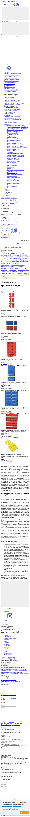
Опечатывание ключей (18, 265)
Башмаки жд (10, 167)
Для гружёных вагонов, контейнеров (17, 127)
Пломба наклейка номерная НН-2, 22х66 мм (13, 341)
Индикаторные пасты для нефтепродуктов (14, 175)
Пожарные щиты (13, 268)
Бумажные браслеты (13, 158)
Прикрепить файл (6, 755)
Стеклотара (13, 270)
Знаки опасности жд (13, 159)
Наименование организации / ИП (10, 739)
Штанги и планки (12, 165)
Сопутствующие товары (14, 149)
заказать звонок (5, 236)
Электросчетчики (6, 275)
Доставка (6, 190)
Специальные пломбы (13, 140)
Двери (4, 258)
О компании (7, 182)
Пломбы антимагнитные (11, 98)
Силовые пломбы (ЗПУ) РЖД (15, 125)
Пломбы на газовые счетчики (12, 100)
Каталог (6, 124)
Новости (9, 187)
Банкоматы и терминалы (19, 255)
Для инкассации (13, 258)
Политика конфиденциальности (12, 668)
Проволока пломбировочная (12, 116)
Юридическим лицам (13, 183)
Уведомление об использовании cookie (12, 673)
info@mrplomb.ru (5, 237)
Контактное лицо (5, 754)
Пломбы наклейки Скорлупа (12, 104)
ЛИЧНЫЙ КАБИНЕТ (7, 204)
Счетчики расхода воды (16, 271)
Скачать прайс (5, 220)
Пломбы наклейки (9, 97)
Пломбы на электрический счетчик (14, 103)
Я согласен (24, 812)
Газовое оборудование (7, 256)
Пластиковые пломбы (10, 82)
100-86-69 (5, 198)
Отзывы (9, 184)
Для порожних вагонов (10, 78)
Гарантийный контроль (22, 256)
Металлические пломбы (11, 90)
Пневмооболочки (12, 168)
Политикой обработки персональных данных (13, 764)
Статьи (6, 648)
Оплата (6, 189)
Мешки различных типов (13, 261)
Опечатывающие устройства (12, 118)
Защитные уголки (12, 171)
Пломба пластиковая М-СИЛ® (9, 437)
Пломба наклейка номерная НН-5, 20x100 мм (13, 413)
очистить (3, 278)
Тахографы (4, 273)
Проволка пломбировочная (15, 153)
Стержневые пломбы (10, 91)
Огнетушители (5, 265)
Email (2, 746)
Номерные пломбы (9, 84)
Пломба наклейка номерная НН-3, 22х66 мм (13, 365)
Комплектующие (12, 173)
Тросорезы (7, 115)
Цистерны (12, 273)
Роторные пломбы (9, 85)
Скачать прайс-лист (20, 243)
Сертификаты (8, 192)
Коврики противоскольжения (15, 170)
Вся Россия (14, 198)
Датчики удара (11, 179)
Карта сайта (7, 654)
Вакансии (7, 647)
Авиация (21, 253)
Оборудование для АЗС (19, 263)
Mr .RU (4, 211)
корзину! (13, 698)
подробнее (4, 315)
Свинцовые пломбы (13, 139)
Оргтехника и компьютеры (8, 266)
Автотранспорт (5, 255)
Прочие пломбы (8, 93)
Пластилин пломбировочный (12, 119)
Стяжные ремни (11, 162)
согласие (11, 722)
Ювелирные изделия (19, 275)
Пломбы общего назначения (15, 130)
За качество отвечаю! (7, 212)
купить (9, 315)
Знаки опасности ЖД (10, 121)
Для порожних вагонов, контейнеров (17, 128)
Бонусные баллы (12, 186)
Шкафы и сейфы (22, 273)
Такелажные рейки (12, 164)
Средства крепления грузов (12, 109)
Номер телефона (5, 744)
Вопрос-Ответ (8, 653)
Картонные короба (13, 260)
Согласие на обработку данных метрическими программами (14, 671)
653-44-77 (5, 200)
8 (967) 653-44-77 (9, 4)
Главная (6, 72)
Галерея (6, 193)
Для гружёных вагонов (10, 76)
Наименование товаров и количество (11, 748)
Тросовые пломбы (9, 88)
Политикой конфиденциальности (10, 725)
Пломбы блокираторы (10, 122)
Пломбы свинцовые (9, 87)
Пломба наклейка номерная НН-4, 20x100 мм (13, 390)
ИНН (2, 742)
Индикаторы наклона (13, 177)
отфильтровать (11, 278)
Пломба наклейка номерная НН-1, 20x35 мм (13, 316)
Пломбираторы (8, 113)
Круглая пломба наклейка (8, 292)
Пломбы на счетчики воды (11, 101)
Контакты (7, 195)
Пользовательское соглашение (9, 667)
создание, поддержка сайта (8, 695)
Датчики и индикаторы (10, 110)
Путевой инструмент (10, 112)
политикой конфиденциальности (11, 806)
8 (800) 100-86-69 (5, 1)
